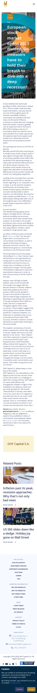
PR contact (18, 612)
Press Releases (18, 609)
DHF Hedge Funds (18, 594)
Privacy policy (15, 683)
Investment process (19, 566)
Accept (31, 689)
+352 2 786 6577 (20, 648)
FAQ (18, 579)
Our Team (18, 572)
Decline (20, 689)
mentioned (11, 236)
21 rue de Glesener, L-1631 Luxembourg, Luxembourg (19, 638)
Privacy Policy (18, 621)
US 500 (28, 196)
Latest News (18, 606)
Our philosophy (18, 563)
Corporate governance (18, 569)
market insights (12, 420)
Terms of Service (18, 624)
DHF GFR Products (18, 587)
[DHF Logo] (8, 4)
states (15, 256)
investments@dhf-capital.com (19, 644)
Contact (22, 411)
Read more (8, 505)
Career (18, 576)
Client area (18, 597)
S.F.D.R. (18, 627)
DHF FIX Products (18, 591)
